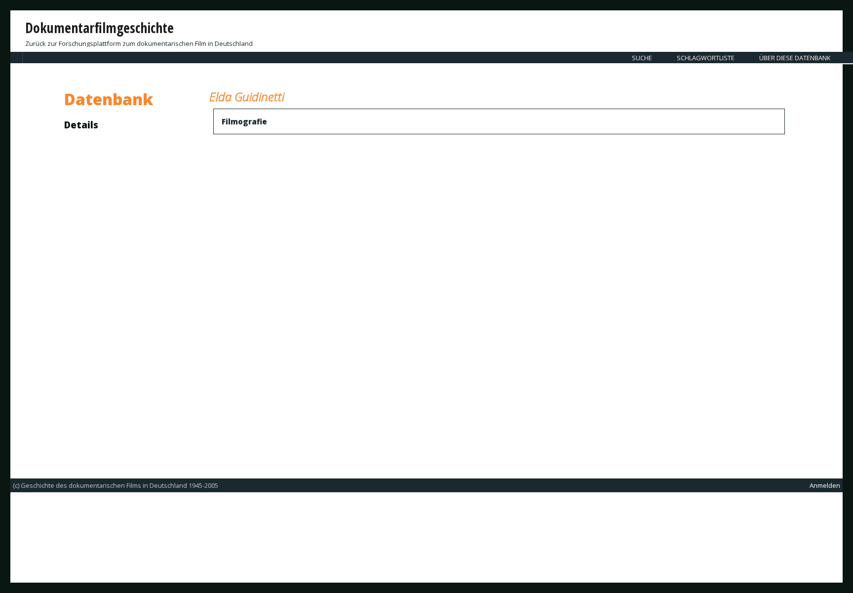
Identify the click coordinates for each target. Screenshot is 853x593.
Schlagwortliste (706, 57)
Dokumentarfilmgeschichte (99, 27)
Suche (642, 57)
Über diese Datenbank (794, 57)
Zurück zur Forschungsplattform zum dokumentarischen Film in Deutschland (139, 43)
